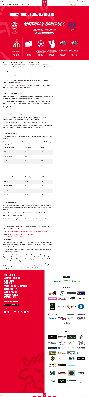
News (3, 4)
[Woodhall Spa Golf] (81, 380)
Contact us (9, 275)
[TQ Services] (71, 318)
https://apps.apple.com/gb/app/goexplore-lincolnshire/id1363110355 (27, 231)
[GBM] (71, 298)
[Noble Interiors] (52, 373)
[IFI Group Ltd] (71, 306)
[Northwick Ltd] (71, 314)
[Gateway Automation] (81, 353)
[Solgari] (52, 318)
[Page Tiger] (62, 373)
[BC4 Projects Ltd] (71, 293)
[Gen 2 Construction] (81, 298)
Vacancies (8, 283)
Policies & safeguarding (15, 286)
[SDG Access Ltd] (62, 381)
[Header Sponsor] (84, 4)
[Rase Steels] (81, 373)
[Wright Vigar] (67, 386)
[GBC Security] (52, 358)
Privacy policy (11, 295)
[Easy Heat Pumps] (62, 298)
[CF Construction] (52, 348)
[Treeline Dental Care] (81, 318)
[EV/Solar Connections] (81, 348)
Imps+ (9, 4)
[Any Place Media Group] (52, 343)
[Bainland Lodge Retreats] (71, 343)
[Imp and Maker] (81, 358)
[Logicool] (52, 314)
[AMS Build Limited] (81, 337)
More (29, 4)
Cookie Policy (10, 292)
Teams (15, 4)
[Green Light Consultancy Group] (62, 359)
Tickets (8, 1)
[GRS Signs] (71, 358)
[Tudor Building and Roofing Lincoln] (67, 323)
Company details (12, 278)
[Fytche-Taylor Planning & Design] (71, 353)
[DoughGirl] (52, 298)
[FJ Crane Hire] (52, 353)
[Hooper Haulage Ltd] (62, 306)
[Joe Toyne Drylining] (62, 365)
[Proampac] (76, 281)
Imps (2, 1)
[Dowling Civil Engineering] (62, 348)
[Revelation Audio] (52, 380)
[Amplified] (71, 337)
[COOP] (81, 307)
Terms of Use (10, 297)
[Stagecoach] (71, 381)
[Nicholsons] (62, 314)
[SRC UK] (62, 318)
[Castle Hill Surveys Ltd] (81, 343)
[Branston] (57, 281)
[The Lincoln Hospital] (71, 364)
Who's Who (9, 281)
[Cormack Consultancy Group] (81, 293)
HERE (24, 85)
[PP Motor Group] (71, 373)
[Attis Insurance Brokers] (62, 343)
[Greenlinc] (52, 307)
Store (13, 1)
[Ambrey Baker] (62, 337)
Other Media (85, 395)
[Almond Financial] (62, 293)
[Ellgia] (71, 348)
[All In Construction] (52, 293)
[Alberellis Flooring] (52, 337)
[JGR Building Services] (52, 365)
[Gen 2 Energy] (67, 281)
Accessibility (10, 289)
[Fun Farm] (62, 353)
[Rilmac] (81, 314)
